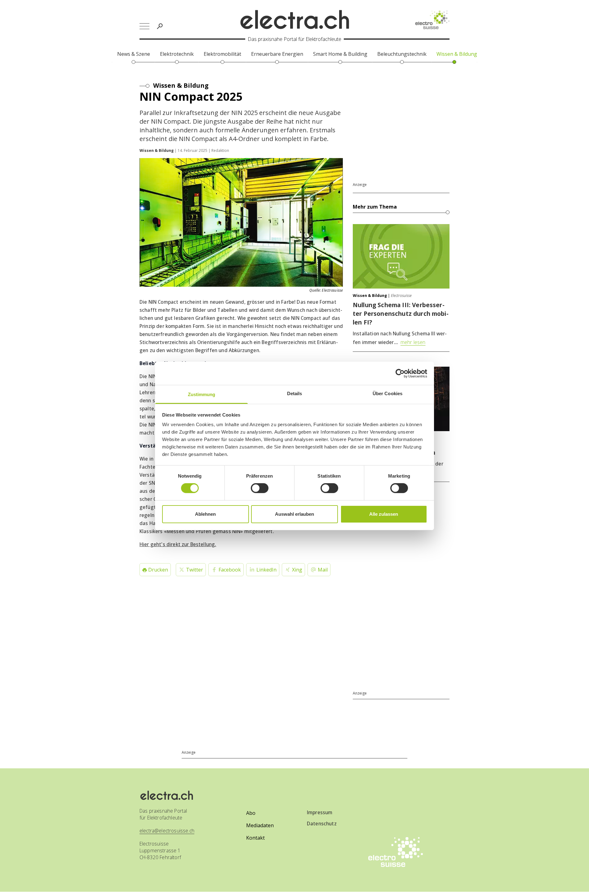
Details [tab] (294, 393)
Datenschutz (322, 823)
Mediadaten (260, 825)
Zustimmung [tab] (201, 394)
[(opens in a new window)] (432, 20)
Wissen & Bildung (181, 85)
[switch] (259, 488)
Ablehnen (205, 514)
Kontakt (255, 837)
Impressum (319, 812)
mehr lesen (413, 342)
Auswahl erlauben (294, 514)
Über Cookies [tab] (387, 393)
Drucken (157, 569)
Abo (250, 813)
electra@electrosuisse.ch (167, 830)
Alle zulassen (383, 514)
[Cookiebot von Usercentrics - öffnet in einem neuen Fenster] (400, 373)
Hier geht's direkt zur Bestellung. (178, 544)
